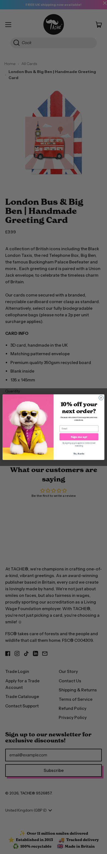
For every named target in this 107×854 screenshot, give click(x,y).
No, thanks (79, 453)
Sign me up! (79, 436)
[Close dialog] (101, 397)
